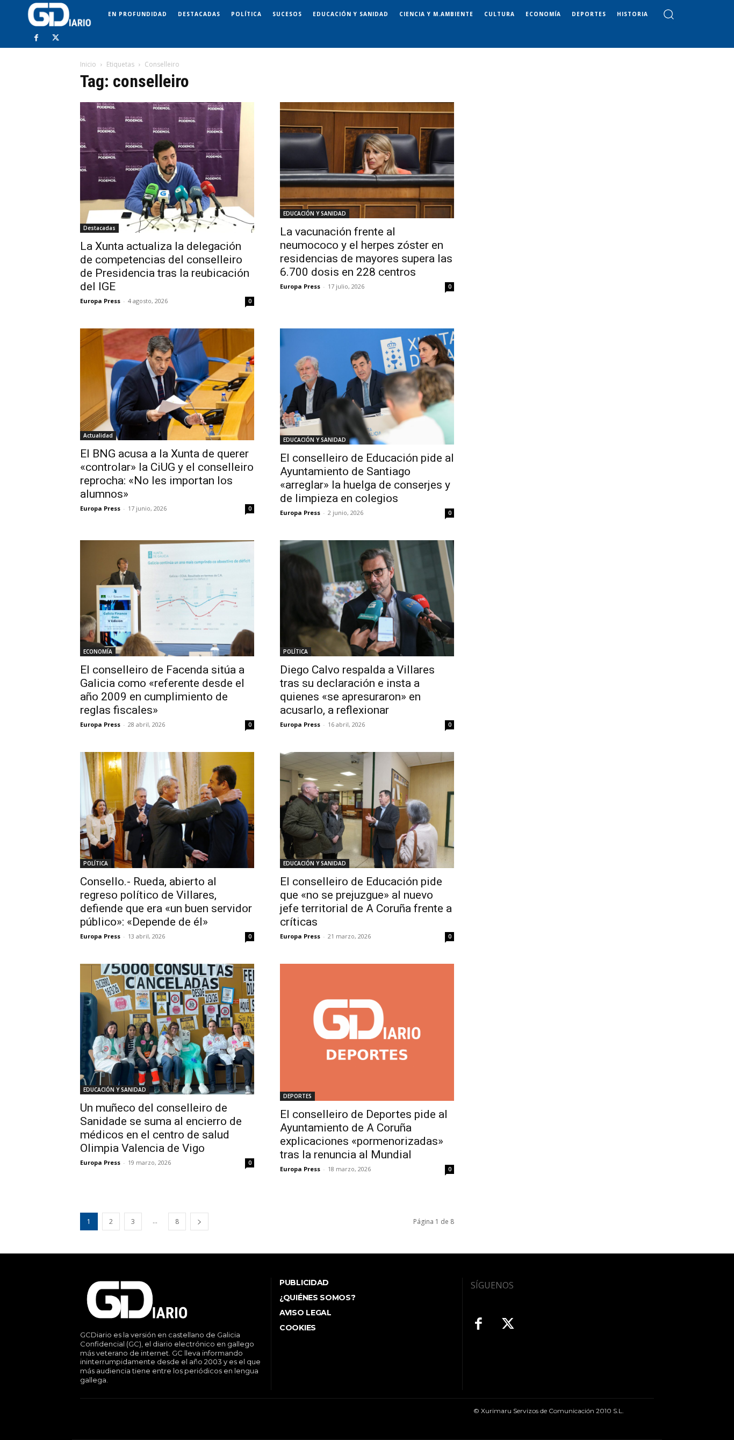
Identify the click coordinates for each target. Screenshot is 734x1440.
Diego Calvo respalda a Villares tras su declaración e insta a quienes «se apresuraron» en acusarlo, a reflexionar (357, 690)
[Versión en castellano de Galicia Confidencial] (59, 14)
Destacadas (99, 228)
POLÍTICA (295, 651)
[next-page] (199, 1221)
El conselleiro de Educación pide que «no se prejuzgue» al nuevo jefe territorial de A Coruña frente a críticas (366, 901)
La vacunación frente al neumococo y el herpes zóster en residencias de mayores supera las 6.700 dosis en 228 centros (366, 251)
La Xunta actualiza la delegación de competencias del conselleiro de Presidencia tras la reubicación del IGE (164, 266)
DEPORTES (297, 1096)
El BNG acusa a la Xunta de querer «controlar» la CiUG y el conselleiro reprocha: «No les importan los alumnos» (167, 473)
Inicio (88, 64)
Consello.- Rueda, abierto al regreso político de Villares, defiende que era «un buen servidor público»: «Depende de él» (166, 901)
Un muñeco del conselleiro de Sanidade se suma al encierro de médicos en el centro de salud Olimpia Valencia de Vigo (161, 1128)
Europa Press (100, 301)
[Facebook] (36, 38)
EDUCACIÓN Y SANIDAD (314, 213)
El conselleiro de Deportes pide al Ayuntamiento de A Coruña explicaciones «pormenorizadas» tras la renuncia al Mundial (364, 1134)
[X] (55, 38)
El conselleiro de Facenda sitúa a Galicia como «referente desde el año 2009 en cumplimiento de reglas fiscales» (162, 690)
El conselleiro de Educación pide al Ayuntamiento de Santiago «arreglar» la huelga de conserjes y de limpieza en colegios (367, 478)
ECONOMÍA (97, 651)
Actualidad (98, 435)
